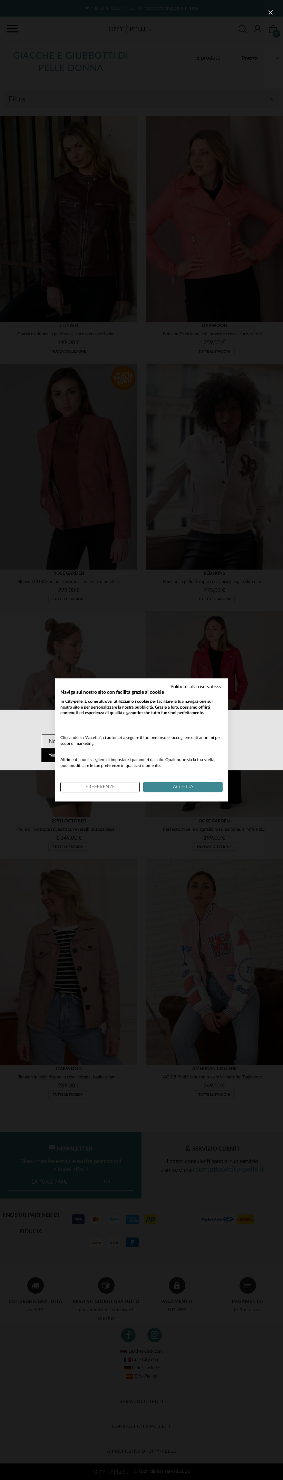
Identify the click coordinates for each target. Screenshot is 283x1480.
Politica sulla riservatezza (196, 686)
